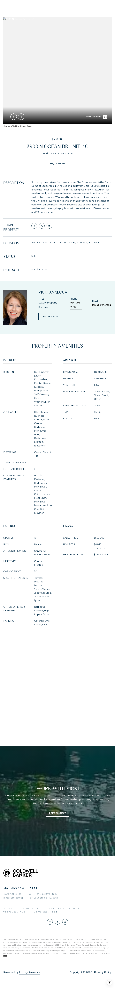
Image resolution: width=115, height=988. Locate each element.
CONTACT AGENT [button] (51, 316)
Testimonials (14, 912)
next (21, 116)
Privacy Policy (103, 972)
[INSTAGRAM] (65, 922)
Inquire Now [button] (57, 163)
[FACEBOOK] (50, 922)
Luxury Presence (29, 972)
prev (13, 116)
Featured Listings (64, 908)
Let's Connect (46, 912)
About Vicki (30, 908)
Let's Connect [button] (57, 813)
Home (7, 908)
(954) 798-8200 (75, 305)
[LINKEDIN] (57, 922)
